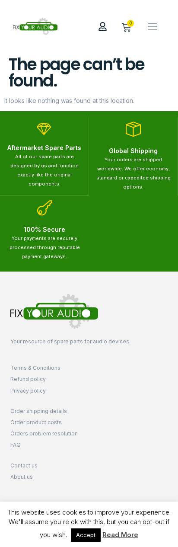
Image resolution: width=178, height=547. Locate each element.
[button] (152, 26)
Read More (120, 535)
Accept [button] (85, 534)
